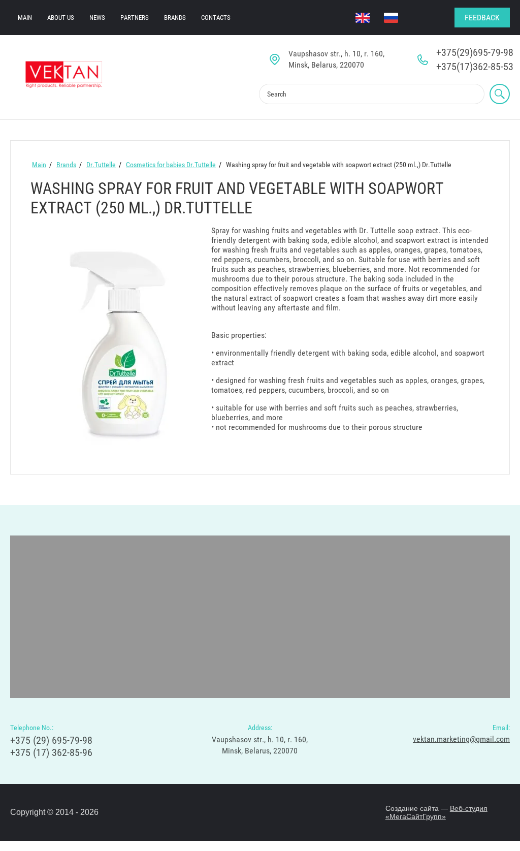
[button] (482, 17)
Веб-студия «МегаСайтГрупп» (436, 812)
